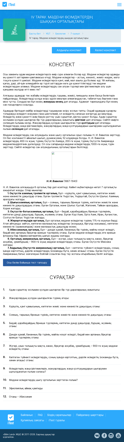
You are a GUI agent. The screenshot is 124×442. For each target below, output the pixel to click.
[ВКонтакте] (97, 435)
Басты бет (35, 33)
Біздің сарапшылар (59, 415)
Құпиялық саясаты (32, 420)
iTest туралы (57, 420)
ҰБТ (48, 33)
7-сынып (75, 33)
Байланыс (27, 415)
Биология (60, 33)
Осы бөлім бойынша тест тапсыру (27, 262)
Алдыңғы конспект (69, 50)
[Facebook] (104, 435)
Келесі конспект (105, 50)
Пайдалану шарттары (89, 415)
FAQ (40, 415)
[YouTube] (118, 435)
